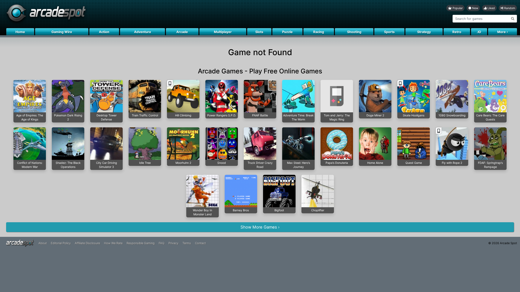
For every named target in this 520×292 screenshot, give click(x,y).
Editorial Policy (61, 243)
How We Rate (113, 243)
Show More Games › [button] (260, 227)
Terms (186, 243)
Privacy (173, 243)
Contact (200, 243)
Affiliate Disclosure (87, 243)
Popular (457, 8)
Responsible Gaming (141, 243)
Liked (491, 8)
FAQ (161, 243)
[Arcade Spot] (130, 14)
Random (509, 8)
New (474, 8)
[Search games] (513, 19)
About (42, 243)
